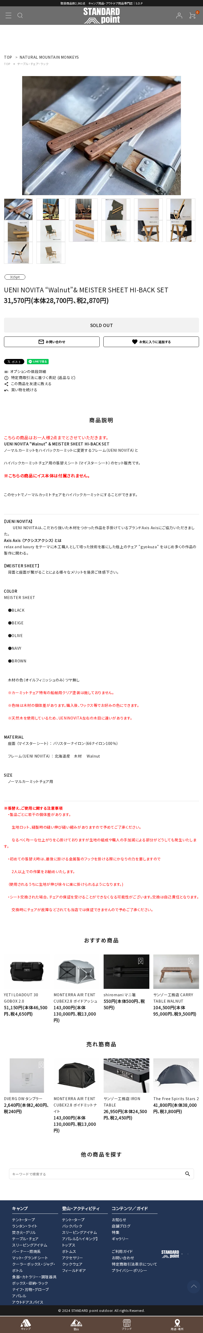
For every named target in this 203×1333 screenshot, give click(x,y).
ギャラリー (120, 1238)
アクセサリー (72, 1257)
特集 (115, 1232)
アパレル (19, 1295)
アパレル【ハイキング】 (80, 1238)
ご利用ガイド (122, 1251)
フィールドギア (74, 1270)
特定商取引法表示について (134, 1264)
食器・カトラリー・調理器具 (34, 1276)
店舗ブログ (121, 1226)
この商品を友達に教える (28, 383)
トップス (69, 1245)
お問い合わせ (52, 342)
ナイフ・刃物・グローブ (30, 1289)
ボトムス (69, 1251)
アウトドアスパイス (27, 1302)
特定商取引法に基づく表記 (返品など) (40, 377)
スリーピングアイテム (29, 1245)
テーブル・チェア (25, 1238)
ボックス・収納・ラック (30, 1283)
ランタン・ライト (25, 1226)
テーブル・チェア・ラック (32, 64)
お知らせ (119, 1219)
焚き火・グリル (24, 1232)
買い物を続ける (21, 389)
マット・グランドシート (30, 1257)
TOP (7, 64)
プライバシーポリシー (129, 1270)
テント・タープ (23, 1219)
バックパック (72, 1226)
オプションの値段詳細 (25, 371)
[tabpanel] (101, 135)
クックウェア (72, 1264)
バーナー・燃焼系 (26, 1251)
